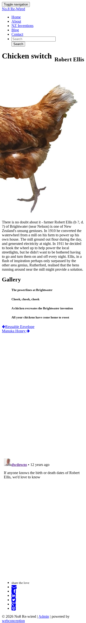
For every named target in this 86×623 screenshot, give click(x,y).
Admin (43, 616)
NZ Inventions (22, 26)
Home (16, 17)
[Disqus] (43, 393)
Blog (15, 30)
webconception (13, 621)
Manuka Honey (14, 331)
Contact (17, 34)
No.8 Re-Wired (13, 9)
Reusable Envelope (19, 327)
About (16, 21)
